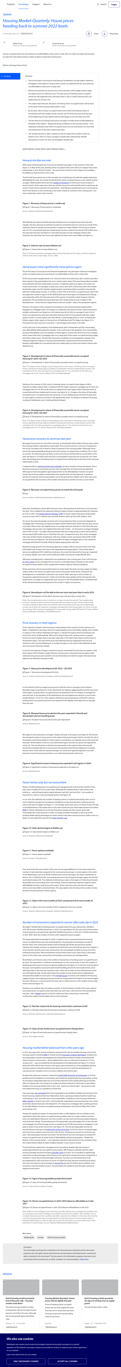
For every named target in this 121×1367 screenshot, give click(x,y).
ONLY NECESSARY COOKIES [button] (26, 1361)
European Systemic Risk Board (74, 1055)
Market (38, 993)
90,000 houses (61, 976)
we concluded (40, 1093)
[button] (92, 34)
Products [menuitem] (11, 4)
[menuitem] (29, 1237)
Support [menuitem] (36, 4)
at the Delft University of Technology (72, 1075)
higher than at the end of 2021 (58, 1130)
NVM (24, 810)
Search (103, 4)
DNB (45, 1055)
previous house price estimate (50, 466)
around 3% (59, 1163)
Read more (84, 1259)
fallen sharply (28, 1101)
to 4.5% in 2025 (28, 562)
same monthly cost (59, 818)
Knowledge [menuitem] (24, 4)
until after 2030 (57, 1153)
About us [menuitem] (47, 4)
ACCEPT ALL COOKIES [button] (67, 1361)
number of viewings (61, 183)
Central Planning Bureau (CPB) (51, 514)
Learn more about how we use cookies (22, 1355)
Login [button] (114, 4)
